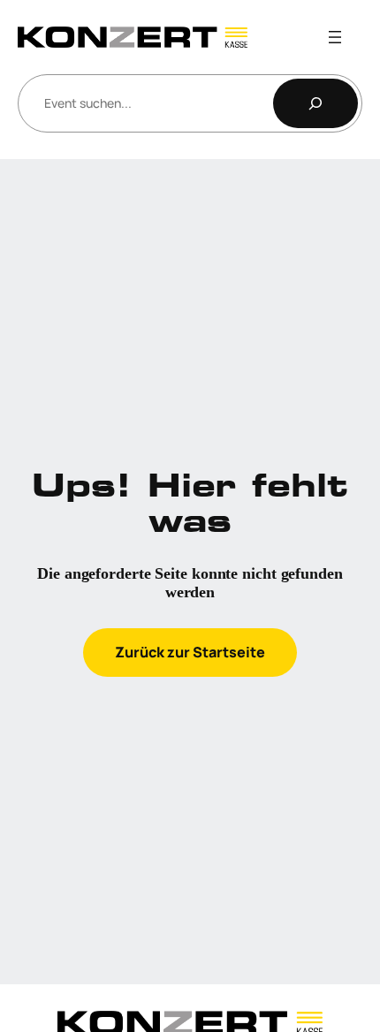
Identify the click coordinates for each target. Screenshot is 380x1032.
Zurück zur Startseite (190, 652)
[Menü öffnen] (335, 37)
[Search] (315, 103)
